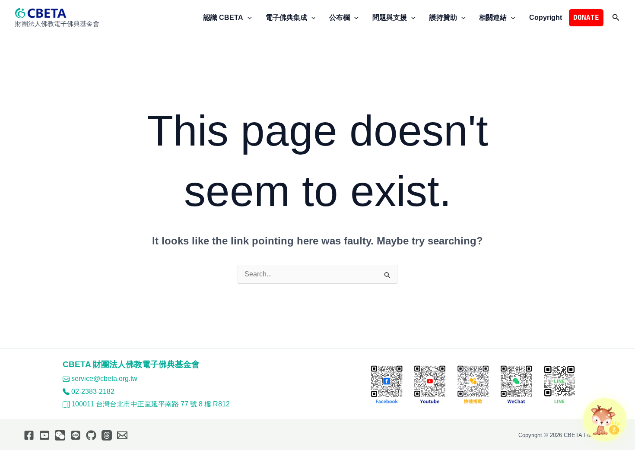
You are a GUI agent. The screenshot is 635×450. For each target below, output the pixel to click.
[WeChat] (60, 435)
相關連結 (493, 17)
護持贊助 (443, 17)
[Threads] (107, 435)
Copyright (545, 17)
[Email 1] (122, 435)
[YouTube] (44, 435)
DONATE (586, 17)
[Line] (75, 435)
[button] (247, 18)
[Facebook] (29, 435)
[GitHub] (91, 435)
